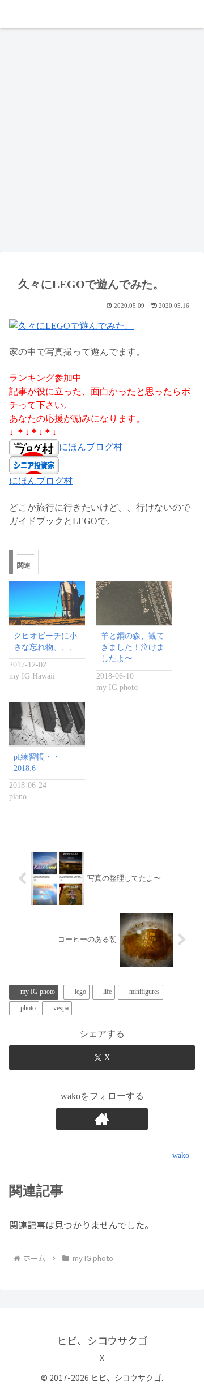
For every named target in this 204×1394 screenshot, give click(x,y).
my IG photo (37, 992)
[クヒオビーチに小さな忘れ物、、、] (47, 603)
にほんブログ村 (90, 447)
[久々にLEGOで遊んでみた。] (71, 324)
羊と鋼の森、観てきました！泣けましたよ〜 (132, 647)
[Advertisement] (102, 144)
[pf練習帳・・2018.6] (47, 724)
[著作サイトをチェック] (102, 1119)
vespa (61, 1008)
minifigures (144, 992)
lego (80, 992)
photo (28, 1008)
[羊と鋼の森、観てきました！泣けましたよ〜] (134, 603)
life (107, 992)
